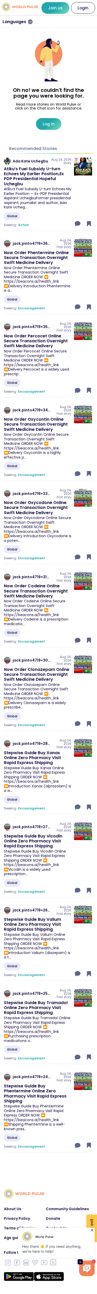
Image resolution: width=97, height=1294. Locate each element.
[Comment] (78, 224)
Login (83, 8)
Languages (14, 22)
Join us (55, 8)
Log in (49, 124)
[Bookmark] (89, 224)
